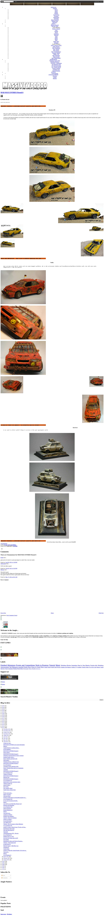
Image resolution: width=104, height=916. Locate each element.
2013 (3, 724)
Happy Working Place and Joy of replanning (13, 768)
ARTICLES (53, 7)
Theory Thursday (32, 668)
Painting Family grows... (8, 757)
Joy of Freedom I (7, 765)
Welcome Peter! (6, 796)
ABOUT (53, 23)
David (56, 32)
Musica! (5, 746)
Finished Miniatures (8, 665)
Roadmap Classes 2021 (55, 60)
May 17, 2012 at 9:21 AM (11, 577)
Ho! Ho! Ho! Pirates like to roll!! (10, 838)
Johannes (56, 35)
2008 (3, 864)
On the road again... (7, 793)
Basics (56, 11)
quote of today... (7, 785)
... (3, 791)
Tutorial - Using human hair (9, 842)
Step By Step (56, 14)
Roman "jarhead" (56, 28)
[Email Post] (1, 548)
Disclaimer (9, 914)
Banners (55, 78)
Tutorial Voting (85, 667)
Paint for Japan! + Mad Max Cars (10, 845)
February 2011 (6, 858)
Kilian (56, 37)
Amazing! (5, 769)
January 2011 (6, 859)
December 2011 (7, 729)
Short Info (5, 831)
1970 (3, 869)
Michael (2, 569)
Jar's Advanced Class (56, 65)
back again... (6, 786)
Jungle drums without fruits (9, 789)
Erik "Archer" (56, 49)
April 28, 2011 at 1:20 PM (11, 562)
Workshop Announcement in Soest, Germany (13, 755)
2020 (3, 713)
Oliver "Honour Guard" (56, 45)
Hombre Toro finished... (8, 816)
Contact (55, 77)
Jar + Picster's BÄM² (56, 67)
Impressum (3, 914)
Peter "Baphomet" (56, 48)
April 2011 (5, 741)
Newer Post (3, 613)
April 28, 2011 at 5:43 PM (11, 568)
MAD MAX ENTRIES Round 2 (10, 775)
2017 (3, 718)
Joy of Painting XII (7, 825)
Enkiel (2, 557)
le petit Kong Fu (7, 844)
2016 (3, 719)
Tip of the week (93, 667)
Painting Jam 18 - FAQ (8, 836)
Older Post (101, 613)
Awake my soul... (7, 743)
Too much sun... (7, 813)
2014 (3, 723)
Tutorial (52, 665)
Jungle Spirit (54, 667)
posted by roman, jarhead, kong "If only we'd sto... (14, 827)
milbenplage (3, 563)
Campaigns (10, 668)
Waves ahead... (6, 752)
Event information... (7, 821)
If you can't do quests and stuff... (10, 800)
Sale (10, 667)
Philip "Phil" (56, 41)
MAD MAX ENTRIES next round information (14, 744)
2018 (3, 716)
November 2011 (7, 730)
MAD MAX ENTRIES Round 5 (10, 754)
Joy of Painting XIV (7, 799)
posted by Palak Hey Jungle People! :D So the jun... (15, 850)
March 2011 (6, 856)
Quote (38, 667)
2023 (3, 709)
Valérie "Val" (56, 54)
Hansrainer (56, 34)
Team (6, 668)
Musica (98, 667)
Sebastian (56, 42)
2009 (3, 863)
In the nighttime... (7, 749)
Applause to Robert (7, 814)
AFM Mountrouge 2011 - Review (11, 833)
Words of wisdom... (7, 819)
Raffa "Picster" (56, 46)
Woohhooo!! (6, 847)
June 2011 (5, 738)
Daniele (56, 31)
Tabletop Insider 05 (7, 783)
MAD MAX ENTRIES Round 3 (10, 771)
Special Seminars (56, 70)
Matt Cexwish (56, 56)
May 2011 (5, 740)
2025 (3, 705)
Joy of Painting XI (7, 835)
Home (52, 613)
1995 (3, 867)
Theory (56, 9)
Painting (56, 13)
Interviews (54, 22)
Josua (56, 36)
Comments (4, 877)
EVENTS (53, 72)
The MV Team (55, 26)
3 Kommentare (4, 543)
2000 (3, 866)
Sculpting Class (56, 69)
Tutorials (55, 8)
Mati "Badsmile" (56, 55)
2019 (3, 715)
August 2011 (6, 735)
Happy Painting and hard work (10, 758)
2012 (3, 726)
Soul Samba (6, 839)
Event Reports (55, 73)
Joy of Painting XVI (7, 772)
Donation (55, 76)
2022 (3, 710)
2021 (3, 712)
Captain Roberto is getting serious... (11, 747)
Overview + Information (56, 63)
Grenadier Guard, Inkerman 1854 (10, 766)
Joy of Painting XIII (7, 807)
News (42, 667)
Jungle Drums (47, 667)
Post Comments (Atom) (12, 615)
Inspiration (56, 18)
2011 (3, 727)
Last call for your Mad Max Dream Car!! (12, 803)
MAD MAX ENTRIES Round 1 (10, 779)
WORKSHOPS (53, 59)
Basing (56, 12)
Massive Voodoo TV (72, 667)
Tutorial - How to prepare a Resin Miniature (13, 824)
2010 (3, 861)
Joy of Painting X (7, 855)
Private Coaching (56, 68)
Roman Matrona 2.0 (7, 810)
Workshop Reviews (54, 62)
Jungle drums (6, 849)
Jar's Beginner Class (56, 64)
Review (59, 667)
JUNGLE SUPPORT (53, 74)
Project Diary (20, 668)
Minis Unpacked (55, 20)
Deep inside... (6, 760)
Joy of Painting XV (7, 780)
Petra (56, 40)
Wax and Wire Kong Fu (8, 830)
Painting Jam (64, 667)
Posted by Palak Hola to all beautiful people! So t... (14, 797)
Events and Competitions (25, 665)
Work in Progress (42, 665)
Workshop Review (66, 665)
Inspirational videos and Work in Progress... (13, 841)
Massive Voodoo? (55, 25)
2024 (3, 707)
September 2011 (7, 733)
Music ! (5, 802)
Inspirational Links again (8, 828)
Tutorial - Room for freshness (9, 817)
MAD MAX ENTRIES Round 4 (10, 763)
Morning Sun (6, 777)
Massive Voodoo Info (91, 665)
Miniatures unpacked (18, 667)
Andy (56, 30)
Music (58, 665)
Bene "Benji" (56, 50)
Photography (56, 17)
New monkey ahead (7, 788)
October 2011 (6, 732)
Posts (3, 875)
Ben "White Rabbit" (56, 58)
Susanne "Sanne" (56, 53)
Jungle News (27, 667)
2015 (3, 721)
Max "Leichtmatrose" (56, 51)
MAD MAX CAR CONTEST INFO (11, 782)
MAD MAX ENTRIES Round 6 (12, 92)
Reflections (38, 668)
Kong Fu (34, 667)
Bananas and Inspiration (8, 805)
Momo (56, 39)
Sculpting (56, 16)
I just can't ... (6, 852)
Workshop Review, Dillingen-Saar (11, 761)
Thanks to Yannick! (7, 774)
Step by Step (81, 665)
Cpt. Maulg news (7, 822)
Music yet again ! (7, 794)
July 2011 (5, 737)
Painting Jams (55, 21)
